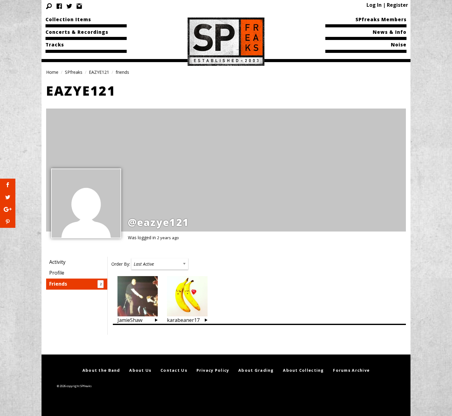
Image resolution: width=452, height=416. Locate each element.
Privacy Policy (212, 370)
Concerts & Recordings (77, 32)
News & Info (389, 32)
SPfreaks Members (380, 19)
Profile (56, 272)
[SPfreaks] (226, 41)
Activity (57, 262)
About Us (140, 370)
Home (52, 72)
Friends (75, 283)
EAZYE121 (99, 72)
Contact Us (174, 370)
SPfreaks (73, 72)
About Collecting (303, 370)
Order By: (120, 264)
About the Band (101, 370)
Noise (398, 45)
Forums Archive (351, 370)
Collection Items (68, 19)
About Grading (256, 370)
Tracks (55, 45)
